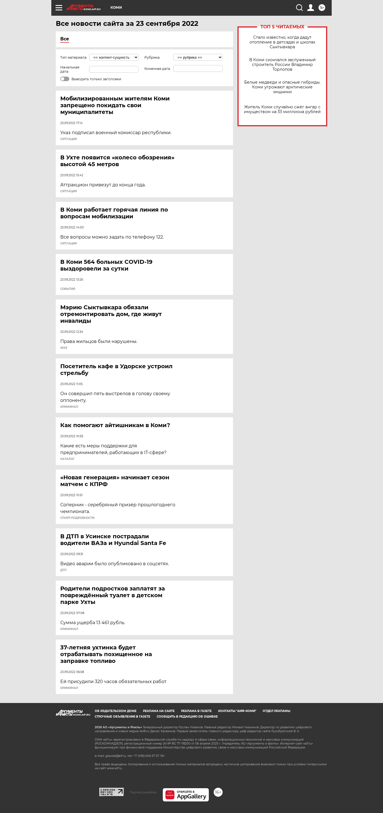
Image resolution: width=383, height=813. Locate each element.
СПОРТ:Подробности (77, 518)
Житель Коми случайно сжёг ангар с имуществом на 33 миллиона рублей (282, 109)
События (67, 289)
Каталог (67, 459)
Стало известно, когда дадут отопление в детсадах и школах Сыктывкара (282, 42)
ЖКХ (63, 348)
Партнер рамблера (143, 792)
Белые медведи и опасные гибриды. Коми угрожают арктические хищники (282, 87)
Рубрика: (152, 57)
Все (64, 39)
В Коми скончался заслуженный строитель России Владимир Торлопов (282, 65)
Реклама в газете (196, 711)
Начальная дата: (69, 69)
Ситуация (68, 139)
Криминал (69, 407)
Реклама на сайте (159, 711)
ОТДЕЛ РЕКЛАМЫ (276, 711)
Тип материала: (73, 57)
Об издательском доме (116, 711)
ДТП (63, 570)
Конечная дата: (157, 69)
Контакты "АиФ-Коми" (237, 711)
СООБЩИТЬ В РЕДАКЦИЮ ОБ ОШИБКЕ (187, 716)
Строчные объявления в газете (122, 716)
